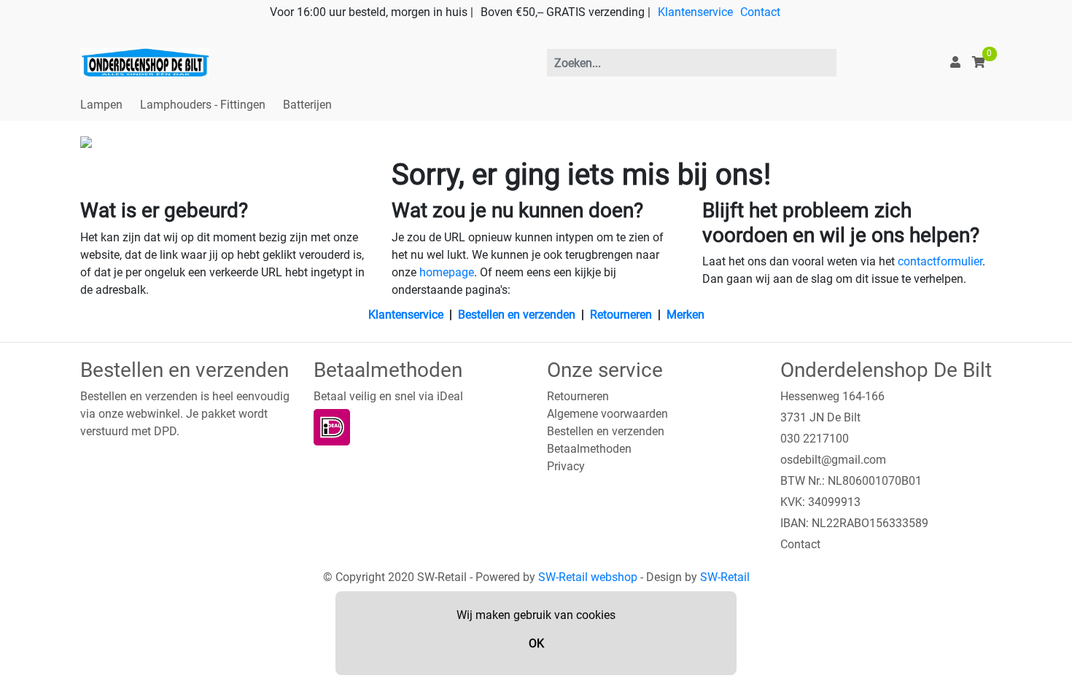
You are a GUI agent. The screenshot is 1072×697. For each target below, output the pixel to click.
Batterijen (307, 105)
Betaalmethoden (589, 449)
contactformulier (940, 261)
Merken (685, 315)
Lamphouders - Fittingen (202, 105)
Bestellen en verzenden (516, 315)
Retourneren (621, 315)
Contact (760, 12)
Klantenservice (695, 12)
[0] (978, 62)
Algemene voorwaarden (607, 414)
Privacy (566, 466)
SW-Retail (725, 577)
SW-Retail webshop (587, 577)
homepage (446, 272)
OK (536, 643)
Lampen (101, 105)
